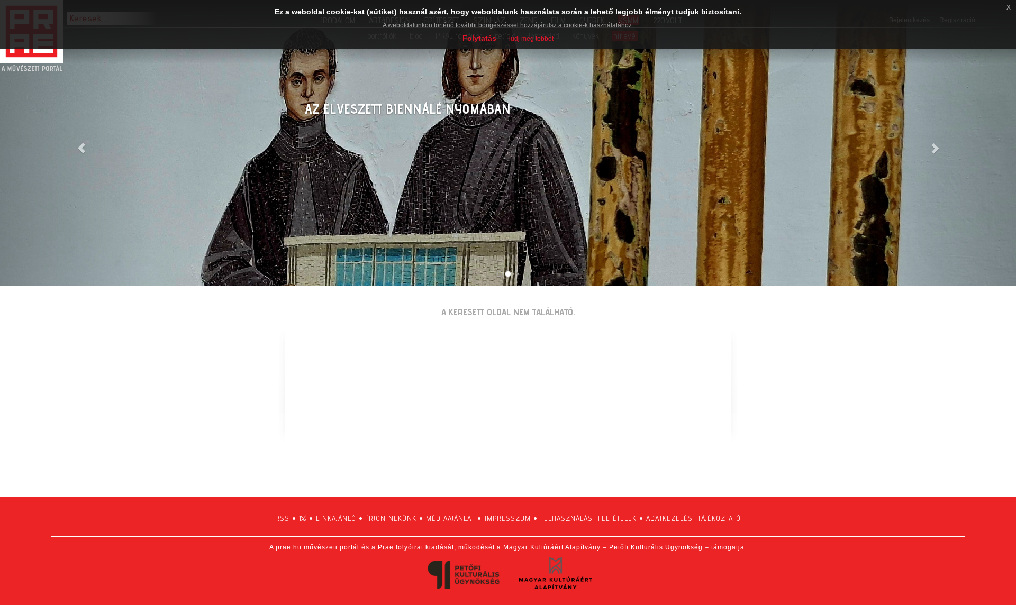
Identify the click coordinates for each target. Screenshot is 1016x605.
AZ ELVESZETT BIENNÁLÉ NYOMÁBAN (408, 108)
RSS (282, 518)
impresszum (507, 518)
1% (302, 518)
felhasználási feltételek (588, 518)
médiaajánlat (450, 518)
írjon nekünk (391, 518)
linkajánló (336, 518)
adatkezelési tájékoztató (693, 518)
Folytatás (479, 38)
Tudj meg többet (530, 38)
